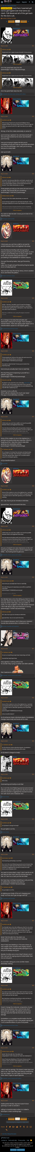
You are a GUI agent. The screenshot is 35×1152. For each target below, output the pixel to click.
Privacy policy (21, 1140)
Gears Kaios (17, 99)
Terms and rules (12, 1140)
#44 (33, 241)
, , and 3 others (12, 555)
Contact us (4, 1140)
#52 (33, 697)
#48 (33, 486)
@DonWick (27, 383)
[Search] (32, 2)
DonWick (4, 18)
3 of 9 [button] (17, 21)
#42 (33, 116)
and (8, 219)
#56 (33, 854)
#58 (33, 985)
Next (23, 21)
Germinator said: (6, 858)
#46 (33, 351)
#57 (33, 920)
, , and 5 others (14, 94)
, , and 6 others (12, 675)
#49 (33, 526)
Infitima (16, 224)
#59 (33, 1048)
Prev (11, 21)
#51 (33, 648)
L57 (14, 631)
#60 (33, 1100)
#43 (33, 174)
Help (28, 1140)
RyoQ (15, 757)
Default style (5, 1138)
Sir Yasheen (17, 281)
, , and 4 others (12, 1078)
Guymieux (16, 28)
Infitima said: (5, 49)
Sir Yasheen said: (6, 449)
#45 (33, 298)
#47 (33, 416)
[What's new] (29, 2)
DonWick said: (6, 120)
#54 (33, 774)
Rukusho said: (6, 380)
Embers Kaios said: (7, 196)
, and (11, 626)
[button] (2, 2)
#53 (33, 741)
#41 (33, 46)
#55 (33, 819)
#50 (33, 577)
